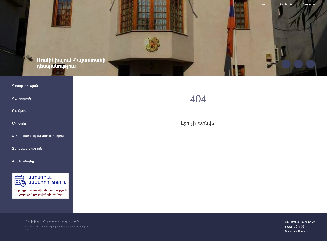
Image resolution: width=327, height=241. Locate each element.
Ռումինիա (20, 111)
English (265, 4)
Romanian (308, 4)
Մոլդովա (19, 123)
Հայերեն (286, 4)
